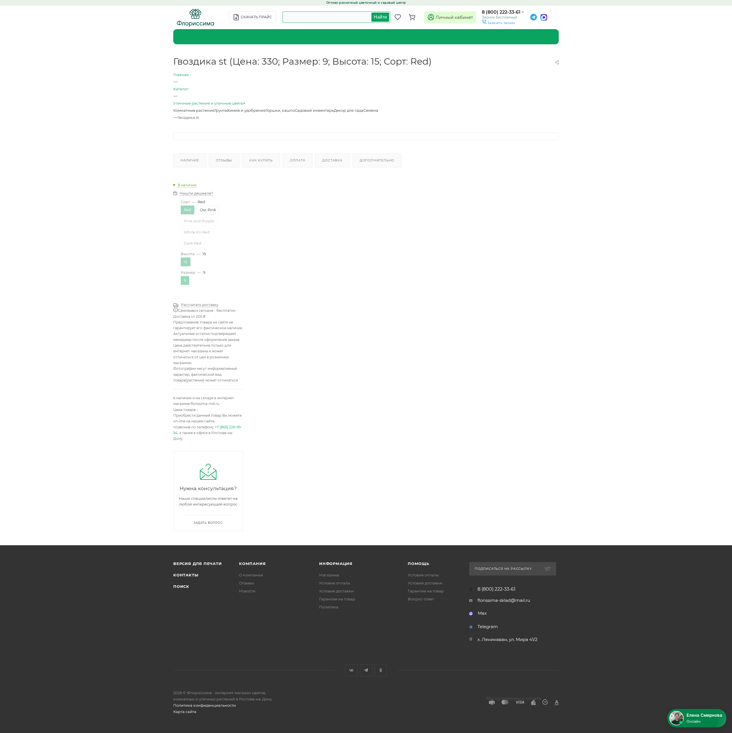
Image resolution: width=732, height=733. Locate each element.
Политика (328, 607)
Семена (370, 110)
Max (482, 613)
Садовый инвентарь (314, 110)
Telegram (488, 626)
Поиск (181, 586)
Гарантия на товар (337, 599)
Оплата (297, 160)
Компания (252, 563)
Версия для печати (197, 563)
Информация (336, 563)
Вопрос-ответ (421, 599)
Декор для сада (348, 110)
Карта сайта (184, 711)
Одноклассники (381, 670)
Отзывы (224, 160)
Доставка (332, 160)
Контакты (185, 575)
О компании (251, 575)
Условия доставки (336, 591)
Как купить (261, 160)
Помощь (418, 563)
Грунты (220, 110)
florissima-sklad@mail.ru (504, 600)
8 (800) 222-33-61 (501, 12)
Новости (247, 591)
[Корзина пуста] (414, 17)
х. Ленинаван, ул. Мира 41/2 (508, 639)
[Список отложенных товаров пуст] (400, 17)
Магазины (329, 575)
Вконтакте (351, 670)
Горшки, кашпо (280, 110)
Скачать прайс (256, 17)
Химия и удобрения (246, 110)
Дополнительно (377, 160)
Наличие (189, 160)
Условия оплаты (334, 583)
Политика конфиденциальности (204, 705)
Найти (380, 17)
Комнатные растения (193, 110)
